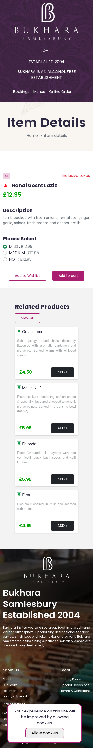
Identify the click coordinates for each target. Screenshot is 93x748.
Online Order (60, 91)
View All (27, 318)
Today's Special (14, 696)
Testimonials (12, 691)
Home (32, 135)
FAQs (6, 713)
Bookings (21, 91)
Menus (39, 91)
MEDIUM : (24, 253)
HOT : (20, 259)
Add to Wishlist (27, 275)
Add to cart (68, 275)
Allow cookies (44, 733)
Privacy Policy (71, 679)
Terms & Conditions (76, 691)
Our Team (9, 685)
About (6, 679)
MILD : (20, 246)
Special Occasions (75, 685)
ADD (61, 372)
